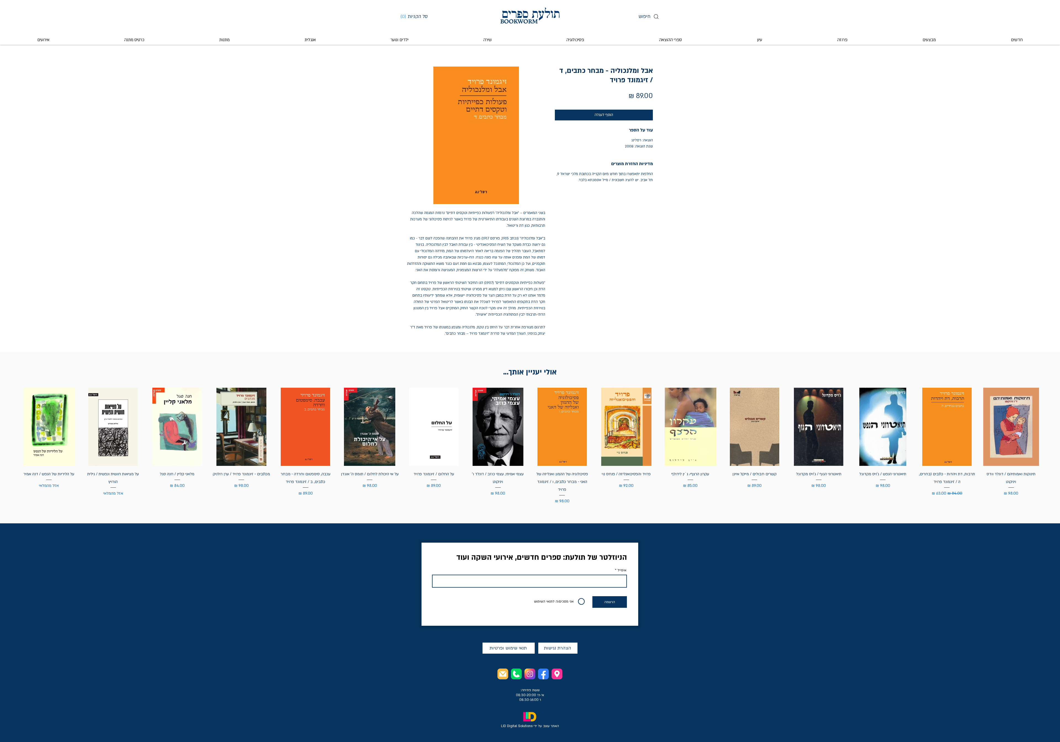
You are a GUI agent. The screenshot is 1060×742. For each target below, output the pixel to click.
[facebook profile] (543, 674)
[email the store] (502, 674)
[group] (530, 446)
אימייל (622, 570)
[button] (416, 16)
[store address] (557, 674)
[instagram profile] (529, 674)
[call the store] (516, 674)
